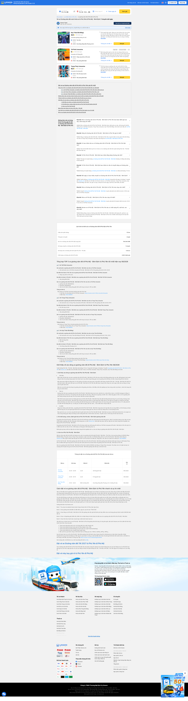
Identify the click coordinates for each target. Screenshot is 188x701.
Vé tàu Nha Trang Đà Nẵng (82, 608)
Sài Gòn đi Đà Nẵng (118, 613)
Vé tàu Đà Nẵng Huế (80, 611)
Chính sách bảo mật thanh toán (102, 654)
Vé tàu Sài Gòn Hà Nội (81, 606)
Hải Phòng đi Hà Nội (61, 635)
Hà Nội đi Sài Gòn (118, 611)
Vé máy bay (98, 596)
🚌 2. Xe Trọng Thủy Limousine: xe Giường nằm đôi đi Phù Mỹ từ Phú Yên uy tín (80, 91)
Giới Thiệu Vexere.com (81, 647)
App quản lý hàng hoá (119, 671)
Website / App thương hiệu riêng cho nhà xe (122, 661)
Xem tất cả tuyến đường (94, 636)
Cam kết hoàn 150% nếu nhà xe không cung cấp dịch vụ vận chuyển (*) (23, 2)
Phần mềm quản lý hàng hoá (120, 669)
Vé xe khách (60, 17)
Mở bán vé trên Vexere (143, 2)
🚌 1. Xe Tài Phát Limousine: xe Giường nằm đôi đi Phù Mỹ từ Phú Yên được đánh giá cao (82, 89)
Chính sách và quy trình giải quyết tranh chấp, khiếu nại (103, 658)
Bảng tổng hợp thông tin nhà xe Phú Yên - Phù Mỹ (70, 108)
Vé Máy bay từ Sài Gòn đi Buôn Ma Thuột (103, 614)
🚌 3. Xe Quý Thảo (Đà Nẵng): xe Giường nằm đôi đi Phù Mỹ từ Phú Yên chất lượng (81, 93)
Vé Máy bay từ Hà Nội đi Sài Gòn (102, 599)
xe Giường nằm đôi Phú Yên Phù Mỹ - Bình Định (104, 159)
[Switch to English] (163, 2)
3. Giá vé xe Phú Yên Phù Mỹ (68, 106)
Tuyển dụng (78, 650)
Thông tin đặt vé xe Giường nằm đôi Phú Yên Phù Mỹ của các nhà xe (74, 98)
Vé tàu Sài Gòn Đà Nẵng (81, 604)
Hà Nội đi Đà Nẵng (118, 606)
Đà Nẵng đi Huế (60, 633)
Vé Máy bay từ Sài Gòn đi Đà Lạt (102, 608)
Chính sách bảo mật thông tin (102, 652)
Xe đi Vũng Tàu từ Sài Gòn (63, 601)
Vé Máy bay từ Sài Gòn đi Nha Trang (103, 601)
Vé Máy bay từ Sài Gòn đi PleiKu (102, 611)
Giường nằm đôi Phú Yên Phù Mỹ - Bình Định (95, 191)
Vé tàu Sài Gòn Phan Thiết (82, 601)
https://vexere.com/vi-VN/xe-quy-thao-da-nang (97, 360)
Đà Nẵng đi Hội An (118, 604)
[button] (103, 120)
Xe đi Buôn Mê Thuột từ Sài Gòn (64, 599)
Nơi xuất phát (64, 10)
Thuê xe (59, 618)
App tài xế (116, 657)
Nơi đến (80, 10)
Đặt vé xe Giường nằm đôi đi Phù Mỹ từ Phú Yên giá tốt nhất (77, 85)
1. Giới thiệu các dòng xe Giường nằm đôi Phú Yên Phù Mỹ (75, 102)
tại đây (87, 540)
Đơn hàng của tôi (132, 2)
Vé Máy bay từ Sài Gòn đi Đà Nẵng (103, 606)
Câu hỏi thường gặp (99, 661)
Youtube (80, 666)
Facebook (80, 661)
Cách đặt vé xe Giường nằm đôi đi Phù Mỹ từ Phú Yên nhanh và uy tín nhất (76, 110)
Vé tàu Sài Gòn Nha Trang (82, 599)
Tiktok (79, 664)
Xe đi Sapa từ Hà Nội (62, 608)
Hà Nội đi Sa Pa (60, 626)
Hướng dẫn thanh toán (100, 647)
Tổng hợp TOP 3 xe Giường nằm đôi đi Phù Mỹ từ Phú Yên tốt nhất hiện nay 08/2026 (78, 87)
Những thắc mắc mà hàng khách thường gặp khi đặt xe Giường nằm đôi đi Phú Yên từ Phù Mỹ (80, 96)
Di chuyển (117, 596)
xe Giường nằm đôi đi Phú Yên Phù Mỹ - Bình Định (104, 170)
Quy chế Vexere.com (100, 650)
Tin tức (77, 652)
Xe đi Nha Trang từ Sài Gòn (63, 604)
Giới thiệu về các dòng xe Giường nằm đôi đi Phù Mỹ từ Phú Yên (73, 100)
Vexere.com (82, 180)
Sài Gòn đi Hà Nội (118, 608)
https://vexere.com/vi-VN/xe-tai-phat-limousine (96, 293)
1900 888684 (69, 294)
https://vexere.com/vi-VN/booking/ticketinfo (91, 537)
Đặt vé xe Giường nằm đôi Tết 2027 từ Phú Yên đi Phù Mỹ (72, 112)
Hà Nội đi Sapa (117, 601)
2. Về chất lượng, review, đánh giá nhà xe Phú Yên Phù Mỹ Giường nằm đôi (79, 104)
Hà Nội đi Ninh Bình (61, 621)
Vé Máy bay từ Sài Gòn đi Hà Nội (102, 604)
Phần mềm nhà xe (118, 653)
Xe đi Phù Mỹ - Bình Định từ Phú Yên (114, 138)
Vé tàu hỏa (79, 596)
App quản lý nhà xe (118, 655)
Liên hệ (77, 654)
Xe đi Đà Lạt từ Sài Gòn (62, 606)
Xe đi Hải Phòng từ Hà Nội (63, 611)
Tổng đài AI (116, 664)
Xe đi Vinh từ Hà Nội (61, 613)
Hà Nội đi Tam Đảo (61, 628)
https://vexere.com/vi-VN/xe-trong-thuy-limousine (98, 325)
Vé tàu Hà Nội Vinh (80, 613)
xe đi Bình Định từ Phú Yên (70, 17)
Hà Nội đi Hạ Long (61, 623)
